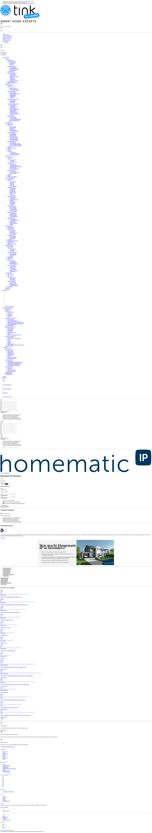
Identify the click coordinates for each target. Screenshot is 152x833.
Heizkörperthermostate (14, 165)
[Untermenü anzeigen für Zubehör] (12, 151)
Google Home (10, 330)
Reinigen (9, 247)
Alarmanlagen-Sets (13, 106)
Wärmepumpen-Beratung (12, 176)
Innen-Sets (12, 183)
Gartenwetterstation (11, 81)
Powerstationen (13, 237)
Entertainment (7, 122)
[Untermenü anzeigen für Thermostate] (13, 163)
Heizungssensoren (11, 170)
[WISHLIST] (76, 45)
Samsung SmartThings (12, 332)
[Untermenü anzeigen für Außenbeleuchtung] (16, 196)
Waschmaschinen (13, 254)
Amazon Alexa (10, 329)
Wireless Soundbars (13, 138)
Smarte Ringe (12, 279)
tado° (4, 757)
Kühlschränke (10, 256)
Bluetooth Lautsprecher (14, 139)
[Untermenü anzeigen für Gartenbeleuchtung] (16, 73)
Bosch (4, 754)
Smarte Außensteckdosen (12, 82)
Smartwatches (12, 278)
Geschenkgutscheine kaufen (8, 791)
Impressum (5, 817)
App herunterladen (4, 581)
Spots (11, 193)
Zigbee (9, 339)
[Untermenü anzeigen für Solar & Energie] (12, 226)
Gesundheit (7, 273)
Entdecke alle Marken (9, 306)
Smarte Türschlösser (14, 118)
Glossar (4, 819)
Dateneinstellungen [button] (6, 820)
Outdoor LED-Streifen (14, 80)
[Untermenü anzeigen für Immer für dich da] (13, 350)
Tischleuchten (12, 190)
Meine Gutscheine (7, 39)
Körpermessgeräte (11, 281)
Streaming (9, 146)
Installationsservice (8, 372)
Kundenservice (10, 352)
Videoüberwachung (11, 91)
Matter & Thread (11, 343)
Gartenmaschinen (11, 71)
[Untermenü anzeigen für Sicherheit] (10, 84)
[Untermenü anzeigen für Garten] (9, 59)
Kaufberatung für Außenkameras (14, 365)
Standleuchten (12, 195)
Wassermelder (12, 102)
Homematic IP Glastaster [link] (7, 396)
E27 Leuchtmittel (13, 208)
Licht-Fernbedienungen (14, 220)
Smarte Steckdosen (13, 111)
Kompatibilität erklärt (12, 324)
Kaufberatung (7, 359)
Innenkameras (12, 96)
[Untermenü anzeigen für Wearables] (12, 276)
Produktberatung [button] (3, 730)
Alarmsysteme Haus (14, 88)
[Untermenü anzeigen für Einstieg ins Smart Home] (15, 318)
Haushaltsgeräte (8, 245)
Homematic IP (5, 753)
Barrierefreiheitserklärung (12, 357)
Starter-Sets (12, 160)
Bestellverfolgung (11, 354)
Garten (6, 58)
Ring (4, 759)
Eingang (9, 313)
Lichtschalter (12, 221)
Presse (4, 798)
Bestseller (4, 376)
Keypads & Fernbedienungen (15, 119)
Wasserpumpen (13, 70)
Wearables (9, 276)
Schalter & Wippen (13, 214)
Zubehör (11, 64)
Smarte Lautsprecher (11, 132)
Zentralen (12, 114)
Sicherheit (7, 84)
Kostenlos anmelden (4, 807)
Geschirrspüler (10, 257)
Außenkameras (13, 94)
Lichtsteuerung (10, 217)
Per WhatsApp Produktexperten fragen (17, 503)
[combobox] (5, 26)
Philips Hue (5, 758)
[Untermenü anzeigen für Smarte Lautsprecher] (16, 132)
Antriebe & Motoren (14, 216)
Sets (8, 86)
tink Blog (7, 310)
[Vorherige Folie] (1, 422)
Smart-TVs (10, 149)
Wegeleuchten (12, 79)
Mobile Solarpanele (13, 232)
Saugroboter (12, 250)
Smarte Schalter (13, 110)
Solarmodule (10, 229)
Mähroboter (12, 63)
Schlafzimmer (10, 315)
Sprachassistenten (13, 134)
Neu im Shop (7, 288)
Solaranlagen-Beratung (12, 243)
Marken (4, 290)
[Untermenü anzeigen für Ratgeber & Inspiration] (12, 307)
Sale (3, 378)
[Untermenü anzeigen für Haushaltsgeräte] (12, 245)
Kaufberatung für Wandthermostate (14, 363)
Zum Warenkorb (3, 52)
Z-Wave (9, 340)
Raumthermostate (13, 167)
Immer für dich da (8, 349)
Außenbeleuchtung (11, 196)
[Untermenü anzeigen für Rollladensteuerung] (16, 212)
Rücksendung (10, 355)
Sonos (4, 752)
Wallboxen (10, 242)
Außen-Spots (12, 75)
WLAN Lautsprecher (14, 136)
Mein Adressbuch (7, 38)
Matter (9, 333)
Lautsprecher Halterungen (15, 153)
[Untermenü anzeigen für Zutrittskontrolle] (14, 116)
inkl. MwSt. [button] (2, 480)
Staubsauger (12, 251)
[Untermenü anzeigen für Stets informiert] (12, 366)
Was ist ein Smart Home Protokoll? (14, 338)
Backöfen (9, 259)
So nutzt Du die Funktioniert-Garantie (7, 746)
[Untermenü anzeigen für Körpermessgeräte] (15, 281)
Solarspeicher (12, 238)
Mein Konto (6, 34)
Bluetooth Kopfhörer (11, 141)
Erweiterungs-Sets (13, 161)
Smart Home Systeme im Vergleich (14, 334)
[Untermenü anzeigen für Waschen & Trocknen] (17, 252)
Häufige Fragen (3, 584)
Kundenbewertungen (4, 580)
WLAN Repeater (13, 269)
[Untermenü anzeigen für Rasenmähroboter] (15, 61)
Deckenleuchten (13, 192)
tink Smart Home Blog (12, 370)
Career (4, 797)
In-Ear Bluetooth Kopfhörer (15, 143)
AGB (4, 815)
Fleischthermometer (13, 263)
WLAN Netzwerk (11, 265)
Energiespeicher (11, 235)
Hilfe (9, 356)
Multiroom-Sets (13, 127)
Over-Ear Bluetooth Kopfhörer (16, 144)
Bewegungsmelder (13, 108)
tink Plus (9, 369)
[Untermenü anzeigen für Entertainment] (11, 123)
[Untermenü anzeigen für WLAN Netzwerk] (15, 265)
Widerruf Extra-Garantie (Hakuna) (9, 768)
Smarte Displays (13, 135)
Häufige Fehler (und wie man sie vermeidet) (16, 322)
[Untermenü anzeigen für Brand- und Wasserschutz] (18, 99)
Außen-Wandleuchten (14, 76)
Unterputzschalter (13, 222)
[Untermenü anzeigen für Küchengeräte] (14, 260)
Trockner (11, 255)
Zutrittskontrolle (11, 116)
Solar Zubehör (12, 233)
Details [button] (1, 488)
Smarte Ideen (7, 311)
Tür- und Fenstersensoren (15, 113)
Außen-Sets (12, 184)
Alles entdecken (11, 60)
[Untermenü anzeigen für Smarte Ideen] (11, 311)
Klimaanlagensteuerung (14, 168)
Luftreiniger (10, 286)
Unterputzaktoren (13, 215)
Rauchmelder (12, 101)
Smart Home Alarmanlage (12, 103)
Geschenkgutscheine (9, 373)
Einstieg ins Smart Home (10, 318)
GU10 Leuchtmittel (13, 209)
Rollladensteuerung (11, 212)
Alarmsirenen (12, 107)
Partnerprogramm (6, 801)
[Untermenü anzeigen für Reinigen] (12, 247)
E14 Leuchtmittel (13, 207)
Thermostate (10, 163)
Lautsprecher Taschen (14, 154)
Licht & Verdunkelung (9, 178)
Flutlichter (12, 77)
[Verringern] (1, 494)
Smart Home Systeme (9, 327)
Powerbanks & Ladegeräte (13, 240)
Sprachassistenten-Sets (14, 130)
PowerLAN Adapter (14, 270)
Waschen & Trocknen (12, 252)
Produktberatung (11, 353)
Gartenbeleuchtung (11, 72)
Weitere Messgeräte (13, 285)
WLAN (9, 342)
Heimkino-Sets (13, 129)
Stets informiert (8, 366)
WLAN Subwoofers (14, 137)
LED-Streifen (12, 189)
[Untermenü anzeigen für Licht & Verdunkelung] (15, 178)
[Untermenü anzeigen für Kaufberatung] (11, 360)
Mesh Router (12, 271)
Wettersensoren (13, 173)
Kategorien (5, 57)
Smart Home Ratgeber (9, 325)
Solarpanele (12, 231)
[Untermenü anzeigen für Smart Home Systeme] (14, 327)
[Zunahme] (14, 494)
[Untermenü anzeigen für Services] (7, 347)
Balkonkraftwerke (11, 228)
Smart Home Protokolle (9, 336)
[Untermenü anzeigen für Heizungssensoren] (15, 170)
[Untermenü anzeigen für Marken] (7, 290)
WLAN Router (13, 268)
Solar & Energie (8, 225)
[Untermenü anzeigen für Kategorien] (8, 57)
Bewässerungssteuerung (14, 69)
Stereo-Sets (12, 128)
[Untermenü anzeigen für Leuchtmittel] (13, 205)
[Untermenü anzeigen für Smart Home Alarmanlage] (18, 104)
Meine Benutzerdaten (8, 37)
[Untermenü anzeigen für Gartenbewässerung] (16, 66)
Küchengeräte (10, 260)
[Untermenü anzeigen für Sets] (10, 86)
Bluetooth (9, 341)
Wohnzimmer (10, 314)
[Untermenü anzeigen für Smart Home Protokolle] (15, 336)
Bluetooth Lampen (13, 210)
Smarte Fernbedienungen (14, 109)
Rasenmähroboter (11, 61)
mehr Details (2, 537)
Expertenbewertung (4, 579)
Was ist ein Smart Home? (12, 320)
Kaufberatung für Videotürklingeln (14, 364)
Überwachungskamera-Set (15, 93)
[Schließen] (4, 54)
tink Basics (7, 287)
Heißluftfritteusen (13, 262)
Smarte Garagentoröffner (14, 120)
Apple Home (10, 331)
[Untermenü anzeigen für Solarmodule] (13, 229)
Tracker (9, 121)
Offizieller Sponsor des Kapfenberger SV (27, 3)
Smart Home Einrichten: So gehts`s (14, 321)
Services (4, 347)
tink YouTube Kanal (11, 371)
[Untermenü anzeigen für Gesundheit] (10, 273)
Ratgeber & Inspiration (7, 307)
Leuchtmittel (10, 205)
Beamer (9, 148)
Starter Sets (12, 182)
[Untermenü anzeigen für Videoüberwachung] (16, 91)
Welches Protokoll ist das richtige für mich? (16, 344)
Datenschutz (5, 816)
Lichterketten (12, 203)
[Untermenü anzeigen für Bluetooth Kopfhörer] (16, 141)
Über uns (4, 796)
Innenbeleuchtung (11, 187)
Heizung (6, 156)
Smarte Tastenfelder (13, 112)
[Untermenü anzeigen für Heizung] (9, 156)
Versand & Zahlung (6, 771)
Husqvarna (5, 756)
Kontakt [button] (4, 764)
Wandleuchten (12, 191)
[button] (76, 35)
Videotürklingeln (13, 95)
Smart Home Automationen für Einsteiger (15, 323)
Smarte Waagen (13, 283)
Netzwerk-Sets (12, 267)
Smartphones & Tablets (12, 147)
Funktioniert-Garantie (12, 358)
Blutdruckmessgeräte (14, 284)
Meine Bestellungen (8, 35)
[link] (4, 380)
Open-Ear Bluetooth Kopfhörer (16, 145)
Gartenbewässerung (11, 66)
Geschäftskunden (8, 374)
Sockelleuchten (13, 78)
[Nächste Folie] (1, 435)
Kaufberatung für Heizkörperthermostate (15, 362)
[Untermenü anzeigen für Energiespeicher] (14, 235)
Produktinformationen (4, 578)
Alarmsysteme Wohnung (14, 89)
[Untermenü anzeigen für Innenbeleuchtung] (15, 187)
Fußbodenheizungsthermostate (15, 166)
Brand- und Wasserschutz (12, 99)
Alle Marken (5, 751)
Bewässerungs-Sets (13, 68)
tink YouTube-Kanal (9, 345)
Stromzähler (10, 239)
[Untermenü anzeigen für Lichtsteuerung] (14, 218)
